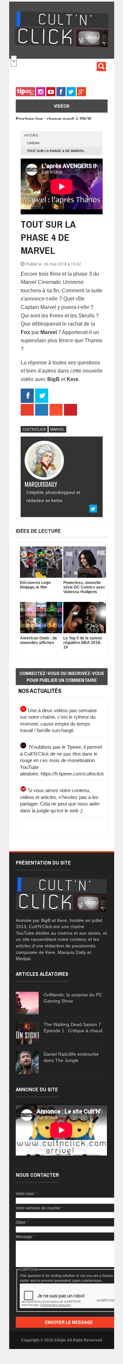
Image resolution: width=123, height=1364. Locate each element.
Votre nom (26, 1193)
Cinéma (33, 143)
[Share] (27, 396)
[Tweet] (41, 396)
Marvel (57, 429)
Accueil (31, 135)
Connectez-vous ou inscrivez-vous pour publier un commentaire (61, 676)
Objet (22, 1222)
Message (25, 1236)
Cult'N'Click (34, 429)
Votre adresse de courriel (39, 1208)
